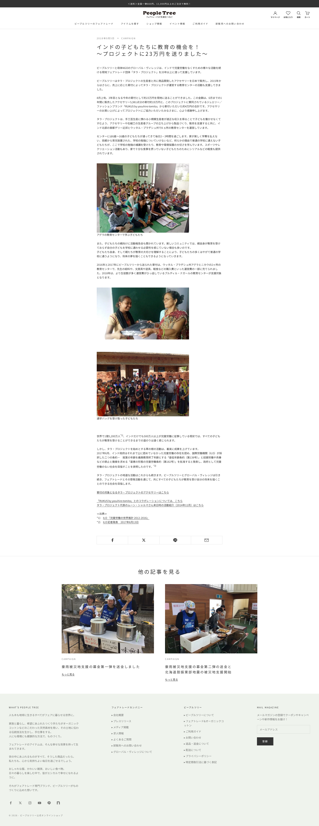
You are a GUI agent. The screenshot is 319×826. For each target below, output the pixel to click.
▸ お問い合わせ (192, 737)
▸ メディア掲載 (120, 727)
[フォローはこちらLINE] (49, 803)
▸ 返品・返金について (196, 743)
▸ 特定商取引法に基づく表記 (200, 762)
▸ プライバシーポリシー (198, 756)
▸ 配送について (192, 750)
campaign (128, 38)
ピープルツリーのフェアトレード (94, 23)
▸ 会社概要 (118, 715)
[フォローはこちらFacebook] (11, 803)
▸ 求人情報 (118, 733)
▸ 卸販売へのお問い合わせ (127, 745)
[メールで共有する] (206, 540)
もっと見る (68, 674)
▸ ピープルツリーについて (199, 715)
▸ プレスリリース (121, 721)
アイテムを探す (130, 23)
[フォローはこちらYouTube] (39, 803)
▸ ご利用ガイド (192, 731)
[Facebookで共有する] (112, 540)
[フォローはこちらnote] (59, 803)
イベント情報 (177, 23)
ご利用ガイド (200, 23)
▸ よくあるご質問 (121, 739)
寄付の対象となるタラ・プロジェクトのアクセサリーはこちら (133, 492)
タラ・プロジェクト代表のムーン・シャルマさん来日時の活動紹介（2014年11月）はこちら (150, 505)
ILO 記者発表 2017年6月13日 (121, 522)
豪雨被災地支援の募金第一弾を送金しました (101, 666)
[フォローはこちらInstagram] (30, 803)
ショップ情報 (154, 23)
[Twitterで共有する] (143, 540)
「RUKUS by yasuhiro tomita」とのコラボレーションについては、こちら (140, 501)
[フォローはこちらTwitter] (20, 803)
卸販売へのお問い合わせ (230, 23)
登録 (265, 741)
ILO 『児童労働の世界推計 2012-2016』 (126, 518)
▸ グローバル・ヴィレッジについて (132, 752)
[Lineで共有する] (175, 540)
